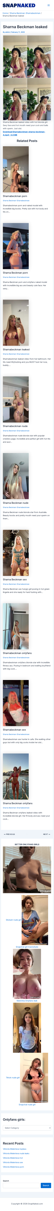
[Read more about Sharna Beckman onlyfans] (16, 776)
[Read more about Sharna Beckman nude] (16, 476)
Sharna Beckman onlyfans (18, 803)
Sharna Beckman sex (15, 579)
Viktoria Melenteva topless (14, 1149)
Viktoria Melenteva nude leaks (16, 1153)
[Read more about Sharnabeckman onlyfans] (16, 626)
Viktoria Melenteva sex (13, 1162)
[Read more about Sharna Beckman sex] (16, 553)
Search (6, 1181)
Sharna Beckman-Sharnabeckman (16, 201)
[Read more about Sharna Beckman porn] (16, 246)
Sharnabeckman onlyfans (17, 653)
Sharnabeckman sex (14, 729)
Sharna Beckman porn (15, 272)
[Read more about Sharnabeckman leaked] (16, 322)
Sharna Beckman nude (15, 502)
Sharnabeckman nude (15, 426)
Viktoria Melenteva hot (13, 1158)
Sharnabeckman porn (15, 196)
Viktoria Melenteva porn (13, 1167)
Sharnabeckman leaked (16, 349)
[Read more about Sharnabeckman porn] (16, 169)
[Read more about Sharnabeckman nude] (16, 399)
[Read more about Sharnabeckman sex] (16, 703)
